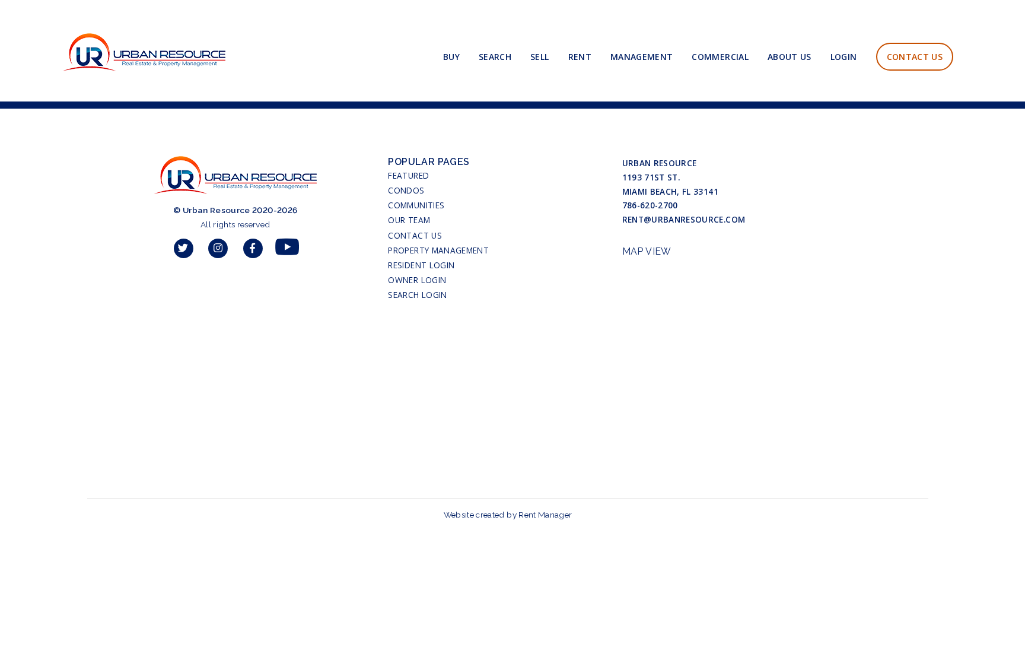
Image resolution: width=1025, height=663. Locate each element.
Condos (406, 190)
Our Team (409, 220)
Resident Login (421, 265)
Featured (408, 175)
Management (641, 56)
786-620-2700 (650, 205)
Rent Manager (545, 514)
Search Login (417, 294)
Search (495, 56)
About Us (789, 56)
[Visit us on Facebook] (253, 248)
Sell (539, 56)
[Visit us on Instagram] (218, 248)
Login (843, 56)
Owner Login (417, 279)
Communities (416, 205)
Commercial (720, 56)
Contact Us (915, 56)
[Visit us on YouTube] (287, 248)
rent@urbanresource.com (684, 219)
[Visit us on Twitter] (183, 248)
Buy (451, 56)
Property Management (438, 250)
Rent (579, 56)
